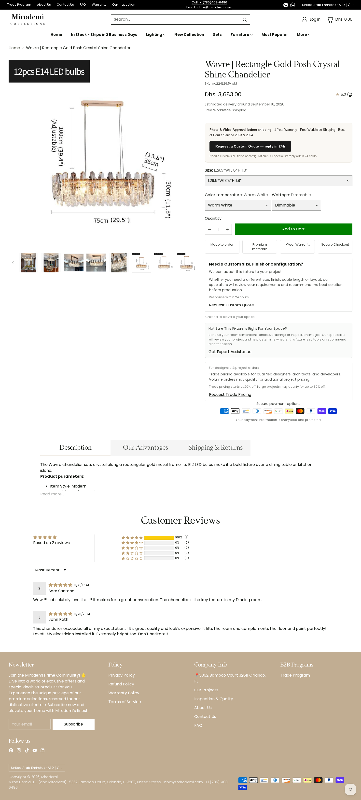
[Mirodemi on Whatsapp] (292, 5)
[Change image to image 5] (96, 262)
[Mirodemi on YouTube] (35, 751)
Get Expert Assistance (229, 352)
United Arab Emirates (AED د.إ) (326, 4)
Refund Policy (121, 684)
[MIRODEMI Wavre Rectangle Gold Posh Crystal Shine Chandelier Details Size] (102, 154)
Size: (226, 170)
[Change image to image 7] (141, 262)
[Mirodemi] (28, 20)
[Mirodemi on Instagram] (19, 751)
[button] (132, 537)
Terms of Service (124, 702)
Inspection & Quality (213, 699)
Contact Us (205, 716)
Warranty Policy (123, 693)
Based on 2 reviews (51, 543)
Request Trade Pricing (230, 394)
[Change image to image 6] (119, 262)
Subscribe (73, 724)
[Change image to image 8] (164, 262)
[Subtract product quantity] (209, 229)
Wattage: (291, 195)
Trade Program (295, 675)
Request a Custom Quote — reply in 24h (250, 146)
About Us (203, 708)
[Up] (13, 262)
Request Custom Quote (231, 305)
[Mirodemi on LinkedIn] (42, 751)
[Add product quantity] (227, 229)
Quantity (213, 218)
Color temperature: (236, 195)
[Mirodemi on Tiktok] (27, 751)
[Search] (244, 20)
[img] (61, 585)
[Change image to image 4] (73, 262)
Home (14, 48)
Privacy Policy (121, 675)
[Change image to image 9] (186, 262)
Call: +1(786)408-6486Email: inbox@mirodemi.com (209, 5)
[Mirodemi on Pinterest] (11, 751)
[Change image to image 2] (28, 262)
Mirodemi (49, 776)
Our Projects (206, 690)
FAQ (198, 725)
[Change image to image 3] (51, 262)
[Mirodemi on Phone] (285, 5)
